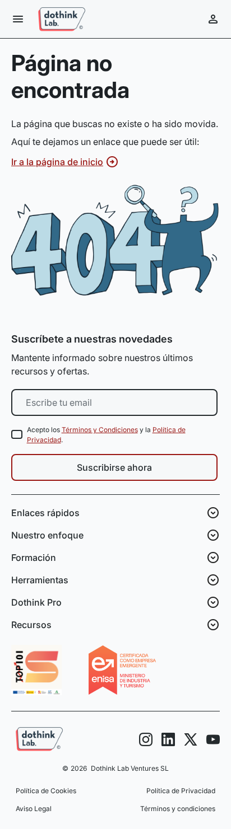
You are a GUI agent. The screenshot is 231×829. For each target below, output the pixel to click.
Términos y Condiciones (100, 429)
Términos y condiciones (177, 808)
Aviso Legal (34, 808)
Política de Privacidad (180, 790)
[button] (18, 19)
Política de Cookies (46, 790)
